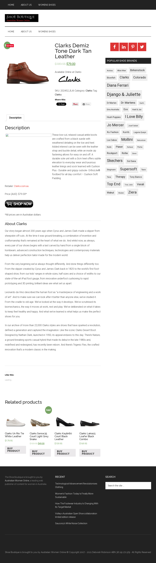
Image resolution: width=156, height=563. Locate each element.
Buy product (13, 449)
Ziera (132, 192)
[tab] (15, 117)
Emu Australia (113, 109)
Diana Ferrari (117, 85)
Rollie (125, 153)
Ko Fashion (113, 132)
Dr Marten (111, 103)
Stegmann (111, 170)
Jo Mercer (115, 125)
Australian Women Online (17, 480)
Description (15, 117)
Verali (140, 184)
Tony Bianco (136, 177)
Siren (134, 153)
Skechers (115, 160)
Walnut (110, 192)
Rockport (112, 153)
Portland (130, 147)
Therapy (120, 176)
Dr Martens (128, 102)
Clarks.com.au (21, 186)
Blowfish (111, 77)
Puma (139, 147)
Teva (109, 177)
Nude (109, 147)
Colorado (139, 77)
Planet (119, 146)
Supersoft (128, 169)
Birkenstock (137, 70)
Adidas (110, 71)
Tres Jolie (129, 185)
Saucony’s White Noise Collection (71, 523)
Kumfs (126, 132)
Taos (143, 169)
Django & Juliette (123, 94)
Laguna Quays (140, 132)
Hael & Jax (136, 110)
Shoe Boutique (21, 18)
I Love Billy (134, 116)
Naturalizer (141, 140)
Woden (121, 193)
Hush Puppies (114, 117)
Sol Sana (131, 161)
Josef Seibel (133, 126)
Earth (142, 103)
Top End (113, 184)
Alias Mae (121, 71)
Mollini (127, 139)
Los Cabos (112, 140)
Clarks (89, 90)
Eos (126, 109)
